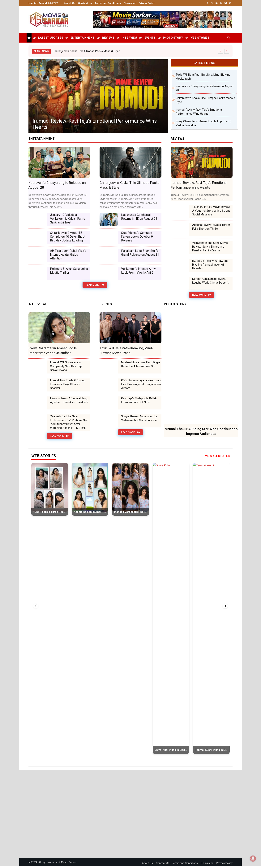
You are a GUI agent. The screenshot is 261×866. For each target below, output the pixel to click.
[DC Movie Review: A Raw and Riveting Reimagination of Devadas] (180, 265)
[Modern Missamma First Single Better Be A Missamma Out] (109, 366)
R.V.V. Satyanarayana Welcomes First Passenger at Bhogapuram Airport (141, 384)
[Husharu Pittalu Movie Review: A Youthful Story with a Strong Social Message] (180, 211)
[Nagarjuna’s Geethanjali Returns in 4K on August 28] (109, 219)
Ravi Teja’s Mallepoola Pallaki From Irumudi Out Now (139, 400)
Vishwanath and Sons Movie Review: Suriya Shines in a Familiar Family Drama (210, 246)
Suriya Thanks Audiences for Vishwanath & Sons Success (139, 418)
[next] (226, 51)
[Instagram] (212, 3)
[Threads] (230, 3)
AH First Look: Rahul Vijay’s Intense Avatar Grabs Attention (68, 254)
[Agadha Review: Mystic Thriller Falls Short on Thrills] (180, 229)
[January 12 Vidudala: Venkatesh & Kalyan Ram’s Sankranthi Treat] (37, 219)
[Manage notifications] (253, 858)
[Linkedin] (216, 3)
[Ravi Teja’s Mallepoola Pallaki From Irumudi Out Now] (109, 402)
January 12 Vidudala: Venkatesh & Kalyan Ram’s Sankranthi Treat (67, 218)
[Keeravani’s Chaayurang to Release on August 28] (59, 162)
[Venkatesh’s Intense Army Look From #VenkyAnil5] (109, 273)
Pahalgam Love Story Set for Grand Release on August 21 (140, 252)
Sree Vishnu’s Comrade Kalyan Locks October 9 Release (137, 236)
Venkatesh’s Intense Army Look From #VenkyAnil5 (138, 270)
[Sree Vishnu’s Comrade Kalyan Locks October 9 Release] (109, 237)
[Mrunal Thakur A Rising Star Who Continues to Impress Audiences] (201, 368)
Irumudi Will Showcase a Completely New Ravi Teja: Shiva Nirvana (66, 366)
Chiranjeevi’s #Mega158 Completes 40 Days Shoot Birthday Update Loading (67, 236)
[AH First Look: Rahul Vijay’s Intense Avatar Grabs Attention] (37, 255)
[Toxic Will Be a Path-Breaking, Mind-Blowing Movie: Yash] (130, 327)
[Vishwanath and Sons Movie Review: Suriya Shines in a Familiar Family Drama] (180, 247)
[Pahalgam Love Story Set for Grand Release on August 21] (109, 255)
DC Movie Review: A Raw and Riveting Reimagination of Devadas (210, 264)
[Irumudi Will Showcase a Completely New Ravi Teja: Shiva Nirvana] (37, 366)
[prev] (220, 51)
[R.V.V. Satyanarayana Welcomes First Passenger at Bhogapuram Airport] (109, 384)
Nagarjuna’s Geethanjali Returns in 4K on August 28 (139, 216)
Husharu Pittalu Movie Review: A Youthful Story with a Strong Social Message (211, 210)
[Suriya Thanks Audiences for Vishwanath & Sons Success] (109, 420)
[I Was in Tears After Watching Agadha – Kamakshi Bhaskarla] (37, 402)
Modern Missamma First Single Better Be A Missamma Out (140, 364)
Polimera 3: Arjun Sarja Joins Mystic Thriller (69, 270)
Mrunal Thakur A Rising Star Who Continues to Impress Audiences (95, 51)
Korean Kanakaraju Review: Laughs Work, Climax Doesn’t (210, 280)
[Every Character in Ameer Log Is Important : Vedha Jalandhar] (98, 96)
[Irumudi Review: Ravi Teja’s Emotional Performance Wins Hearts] (202, 162)
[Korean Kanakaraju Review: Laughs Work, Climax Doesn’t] (180, 283)
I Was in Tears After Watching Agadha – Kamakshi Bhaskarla (69, 400)
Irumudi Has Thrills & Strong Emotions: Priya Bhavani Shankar (67, 384)
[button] (228, 37)
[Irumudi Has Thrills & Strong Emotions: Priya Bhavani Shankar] (37, 384)
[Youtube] (225, 3)
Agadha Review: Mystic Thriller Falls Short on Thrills (211, 226)
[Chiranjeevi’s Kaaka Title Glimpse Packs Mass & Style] (130, 162)
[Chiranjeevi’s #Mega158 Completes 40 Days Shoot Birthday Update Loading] (37, 237)
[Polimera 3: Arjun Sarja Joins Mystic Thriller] (37, 273)
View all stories (217, 455)
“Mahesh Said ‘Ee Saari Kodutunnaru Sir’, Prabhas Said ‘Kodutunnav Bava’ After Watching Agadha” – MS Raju (69, 422)
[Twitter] (221, 3)
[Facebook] (207, 3)
